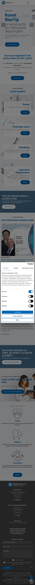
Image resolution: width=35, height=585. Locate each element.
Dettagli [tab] (16, 268)
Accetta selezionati (17, 316)
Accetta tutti (17, 312)
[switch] (30, 296)
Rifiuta (17, 320)
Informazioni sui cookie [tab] (27, 268)
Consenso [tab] (5, 268)
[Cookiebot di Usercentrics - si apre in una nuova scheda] (25, 264)
